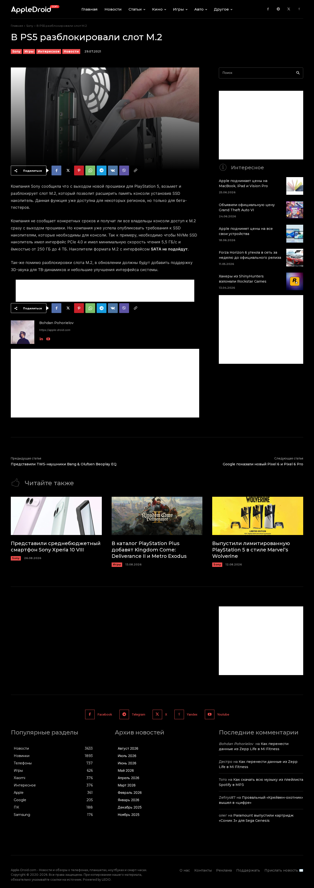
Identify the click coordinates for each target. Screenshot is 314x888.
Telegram (138, 714)
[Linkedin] (41, 338)
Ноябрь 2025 (129, 814)
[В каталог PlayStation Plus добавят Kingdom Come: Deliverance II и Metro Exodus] (157, 516)
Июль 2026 (127, 756)
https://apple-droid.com (54, 330)
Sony (29, 25)
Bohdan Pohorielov (56, 323)
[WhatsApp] (90, 170)
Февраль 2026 (130, 792)
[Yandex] (299, 9)
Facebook (105, 714)
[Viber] (124, 170)
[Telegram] (278, 9)
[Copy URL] (135, 170)
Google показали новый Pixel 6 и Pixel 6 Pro (263, 464)
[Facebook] (268, 9)
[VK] (113, 170)
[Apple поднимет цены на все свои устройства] (294, 233)
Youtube (223, 714)
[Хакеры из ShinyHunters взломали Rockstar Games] (294, 281)
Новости (71, 51)
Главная (17, 25)
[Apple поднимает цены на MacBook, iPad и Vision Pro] (294, 186)
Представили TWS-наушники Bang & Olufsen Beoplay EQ (64, 464)
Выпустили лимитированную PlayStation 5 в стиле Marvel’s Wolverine (251, 549)
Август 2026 (128, 748)
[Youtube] (48, 338)
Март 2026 (127, 785)
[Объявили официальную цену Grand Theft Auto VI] (294, 210)
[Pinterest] (79, 170)
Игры (29, 51)
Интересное (49, 51)
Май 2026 (126, 770)
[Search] (298, 72)
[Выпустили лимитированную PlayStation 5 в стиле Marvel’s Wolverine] (257, 516)
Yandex (192, 714)
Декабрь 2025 (130, 807)
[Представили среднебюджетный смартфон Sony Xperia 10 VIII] (56, 516)
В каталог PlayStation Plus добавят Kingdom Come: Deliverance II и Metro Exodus (149, 549)
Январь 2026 (128, 800)
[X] (289, 9)
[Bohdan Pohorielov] (22, 332)
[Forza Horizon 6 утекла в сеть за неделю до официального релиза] (294, 257)
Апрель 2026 (128, 778)
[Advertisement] (105, 291)
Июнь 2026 (127, 763)
